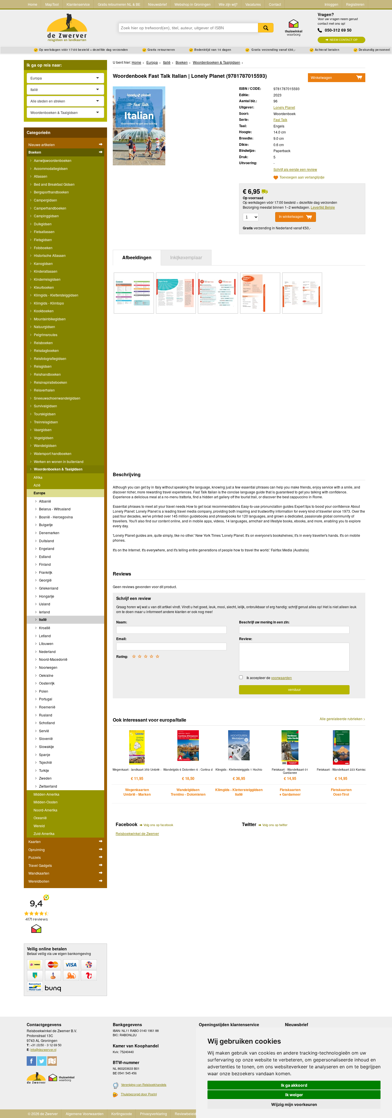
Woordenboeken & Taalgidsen (57, 469)
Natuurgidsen (44, 326)
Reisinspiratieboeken (50, 382)
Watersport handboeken (52, 453)
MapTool (52, 4)
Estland (44, 556)
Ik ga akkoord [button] (294, 1085)
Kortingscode (121, 1113)
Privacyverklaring (153, 1113)
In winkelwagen (291, 217)
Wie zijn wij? (228, 4)
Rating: (122, 656)
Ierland (44, 611)
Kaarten (34, 841)
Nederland (47, 651)
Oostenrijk (46, 683)
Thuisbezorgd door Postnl (139, 1094)
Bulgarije (45, 524)
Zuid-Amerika (44, 833)
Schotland (46, 722)
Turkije (43, 770)
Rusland (45, 714)
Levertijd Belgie (323, 207)
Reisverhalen (44, 389)
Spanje (44, 754)
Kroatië (44, 627)
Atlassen (40, 176)
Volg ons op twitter (275, 824)
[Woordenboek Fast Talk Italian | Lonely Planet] (139, 125)
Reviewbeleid (185, 1113)
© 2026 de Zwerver (43, 1113)
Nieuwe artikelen (41, 144)
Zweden (45, 778)
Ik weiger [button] (294, 1094)
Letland (44, 635)
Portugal (45, 698)
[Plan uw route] (52, 1061)
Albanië (44, 501)
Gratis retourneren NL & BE (119, 4)
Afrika (38, 477)
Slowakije (46, 746)
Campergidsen (45, 199)
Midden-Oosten (46, 801)
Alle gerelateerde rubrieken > (342, 718)
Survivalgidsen (45, 405)
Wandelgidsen (45, 445)
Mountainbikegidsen (49, 318)
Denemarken (48, 532)
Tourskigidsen (44, 413)
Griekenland (48, 588)
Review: (245, 638)
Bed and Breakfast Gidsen (54, 184)
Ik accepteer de (269, 677)
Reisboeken (43, 342)
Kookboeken (43, 310)
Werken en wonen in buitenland (58, 461)
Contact (275, 4)
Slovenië (45, 738)
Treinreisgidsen (45, 421)
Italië (42, 619)
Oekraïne (45, 675)
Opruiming (36, 849)
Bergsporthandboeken (51, 191)
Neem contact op (344, 39)
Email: (121, 638)
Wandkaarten (38, 873)
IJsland (44, 603)
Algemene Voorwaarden (85, 1113)
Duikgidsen (42, 223)
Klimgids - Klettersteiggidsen (55, 294)
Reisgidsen (42, 366)
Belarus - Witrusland (54, 508)
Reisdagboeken (46, 350)
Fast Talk (280, 119)
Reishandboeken (47, 374)
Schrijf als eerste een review (295, 169)
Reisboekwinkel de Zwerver (137, 833)
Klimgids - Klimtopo (48, 303)
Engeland (46, 548)
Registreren (355, 4)
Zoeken (265, 27)
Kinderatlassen (45, 271)
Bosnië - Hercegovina (55, 516)
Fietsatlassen (44, 231)
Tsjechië (45, 762)
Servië (43, 730)
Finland (44, 564)
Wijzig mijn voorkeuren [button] (294, 1104)
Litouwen (45, 643)
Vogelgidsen (43, 437)
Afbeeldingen (137, 257)
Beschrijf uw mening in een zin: (264, 622)
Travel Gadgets (40, 865)
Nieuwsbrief (157, 4)
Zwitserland (47, 786)
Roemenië (46, 706)
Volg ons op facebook (158, 824)
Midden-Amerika (46, 794)
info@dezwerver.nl (43, 1049)
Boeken (34, 152)
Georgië (45, 580)
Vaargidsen (42, 429)
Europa (39, 492)
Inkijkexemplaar (186, 257)
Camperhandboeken (49, 208)
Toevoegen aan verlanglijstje (302, 177)
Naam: (121, 622)
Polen (43, 691)
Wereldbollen (38, 881)
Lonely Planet (284, 107)
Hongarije (46, 596)
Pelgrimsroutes (45, 334)
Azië (37, 485)
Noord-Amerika (45, 809)
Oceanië (40, 817)
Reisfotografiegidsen (49, 358)
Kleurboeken (43, 287)
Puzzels (34, 857)
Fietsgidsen (42, 239)
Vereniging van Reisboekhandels (143, 1084)
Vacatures (253, 4)
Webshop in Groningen (192, 4)
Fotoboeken (43, 247)
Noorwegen (47, 667)
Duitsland (46, 540)
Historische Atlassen (49, 255)
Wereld (39, 825)
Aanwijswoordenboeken (52, 160)
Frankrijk (45, 572)
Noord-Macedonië (52, 659)
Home (32, 4)
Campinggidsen (46, 215)
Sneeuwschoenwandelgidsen (56, 398)
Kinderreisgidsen (47, 279)
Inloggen (331, 4)
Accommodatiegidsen (50, 168)
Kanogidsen (43, 263)
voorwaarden (281, 677)
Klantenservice (78, 4)
